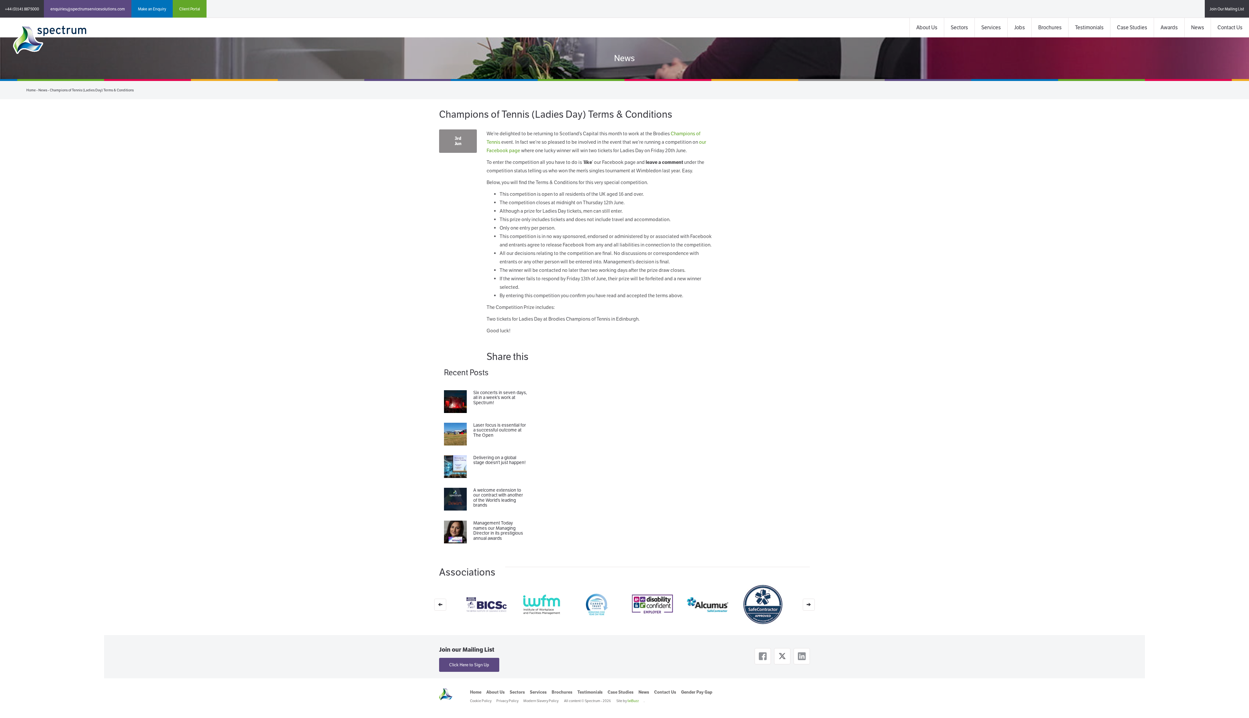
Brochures (1050, 27)
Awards (1169, 27)
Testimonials (1089, 27)
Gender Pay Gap (696, 692)
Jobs (1019, 27)
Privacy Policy (507, 700)
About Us (926, 27)
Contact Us (1229, 27)
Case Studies (1132, 27)
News (1197, 27)
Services (991, 27)
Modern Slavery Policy (540, 700)
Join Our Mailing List (1227, 9)
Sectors (959, 27)
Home (31, 90)
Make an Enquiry (152, 9)
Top (1233, 702)
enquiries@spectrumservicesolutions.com (87, 9)
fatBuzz (633, 700)
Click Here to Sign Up (469, 665)
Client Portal (189, 9)
